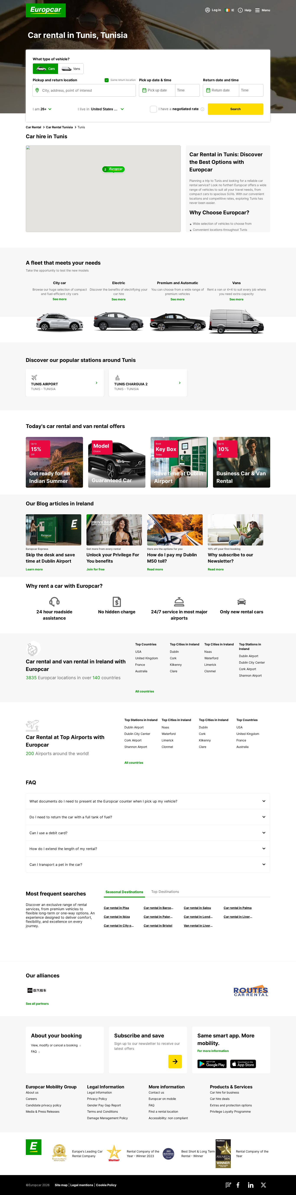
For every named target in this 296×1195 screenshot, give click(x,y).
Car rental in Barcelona (159, 908)
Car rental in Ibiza (117, 916)
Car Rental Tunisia (59, 127)
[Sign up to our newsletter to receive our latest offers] (175, 1061)
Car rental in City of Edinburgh (119, 925)
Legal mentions (81, 1185)
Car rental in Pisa (116, 908)
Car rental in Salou (197, 908)
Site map (61, 1185)
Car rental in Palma (238, 908)
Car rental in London (199, 916)
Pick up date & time (155, 80)
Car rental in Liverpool (239, 916)
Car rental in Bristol (158, 925)
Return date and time (221, 80)
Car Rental (33, 127)
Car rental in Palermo (159, 916)
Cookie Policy (106, 1185)
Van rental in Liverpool (199, 925)
